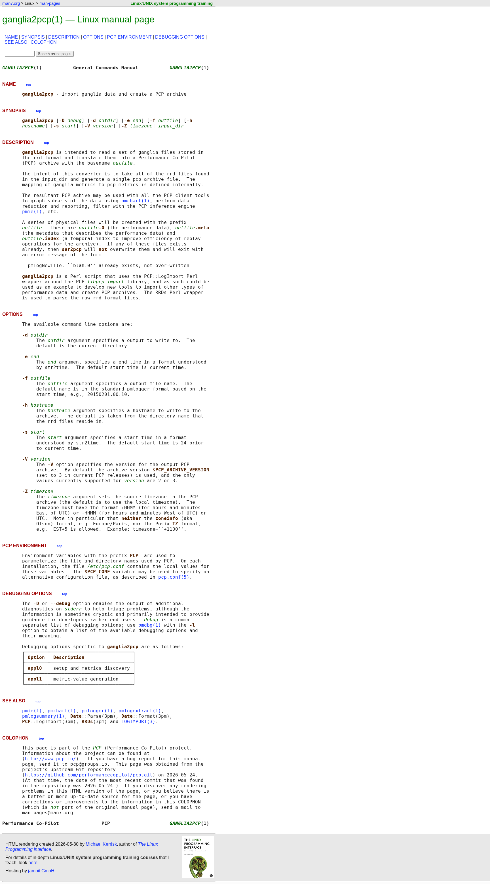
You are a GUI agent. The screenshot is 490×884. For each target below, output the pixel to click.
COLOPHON (44, 42)
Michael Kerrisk (101, 844)
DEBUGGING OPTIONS (179, 37)
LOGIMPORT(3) (138, 721)
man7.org (11, 3)
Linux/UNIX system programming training (171, 3)
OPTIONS (93, 37)
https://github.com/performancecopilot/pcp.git (89, 775)
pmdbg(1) (149, 625)
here (32, 862)
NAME (11, 37)
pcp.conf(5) (173, 577)
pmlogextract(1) (140, 710)
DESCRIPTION (64, 37)
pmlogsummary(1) (43, 716)
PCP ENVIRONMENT (129, 37)
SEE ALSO (16, 42)
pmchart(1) (135, 200)
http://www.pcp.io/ (50, 758)
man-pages (49, 3)
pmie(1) (32, 211)
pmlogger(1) (97, 710)
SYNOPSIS (33, 37)
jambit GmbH (41, 870)
